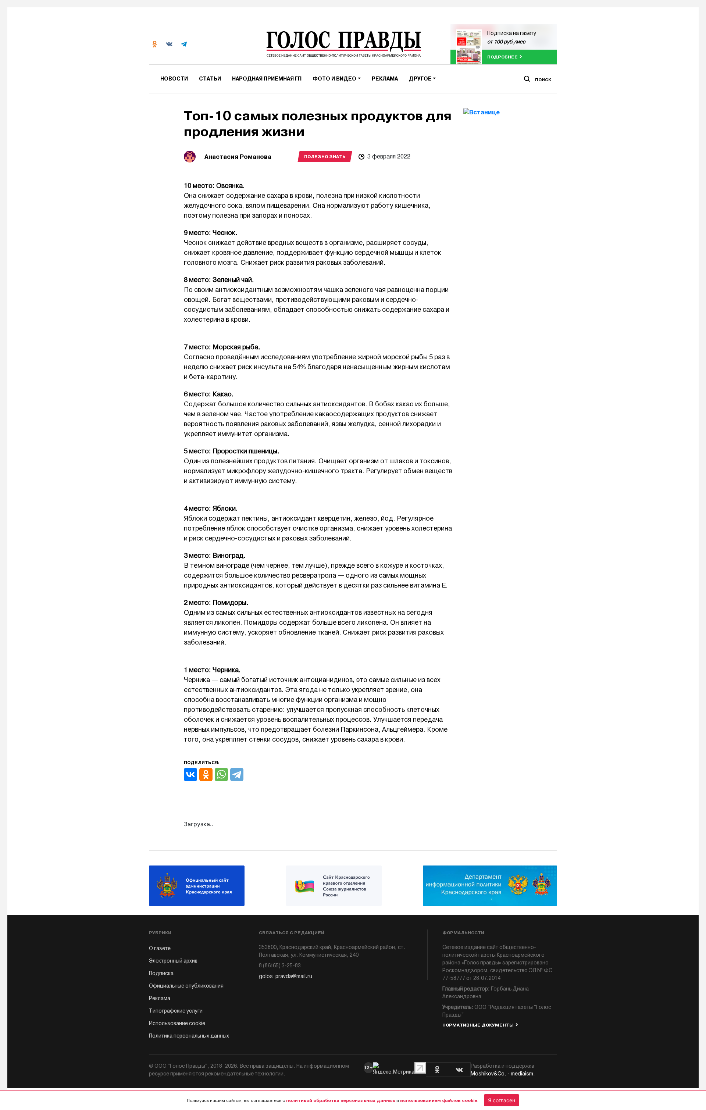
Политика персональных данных (189, 1036)
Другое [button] (420, 78)
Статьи (210, 78)
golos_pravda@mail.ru (285, 976)
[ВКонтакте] (190, 774)
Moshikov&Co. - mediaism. (503, 1074)
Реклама (385, 78)
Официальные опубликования (186, 986)
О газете (160, 948)
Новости (174, 78)
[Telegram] (236, 774)
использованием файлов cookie (438, 1100)
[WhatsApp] (221, 774)
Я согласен (501, 1100)
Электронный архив (173, 961)
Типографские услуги (176, 1011)
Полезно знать (325, 157)
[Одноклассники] (206, 774)
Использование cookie (177, 1023)
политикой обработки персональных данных (340, 1100)
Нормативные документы (478, 1025)
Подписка (161, 973)
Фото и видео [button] (334, 78)
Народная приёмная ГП (267, 78)
